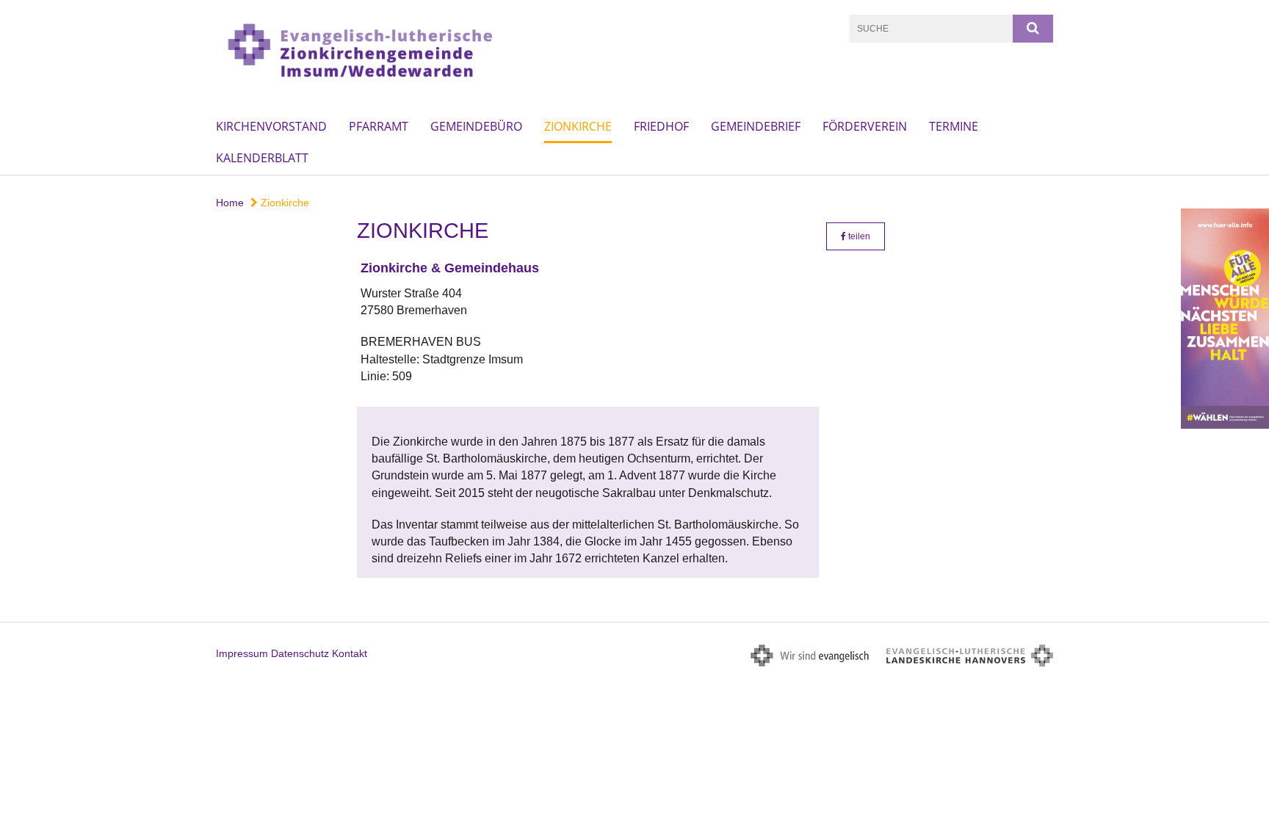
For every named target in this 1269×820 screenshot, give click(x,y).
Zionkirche (578, 126)
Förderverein (864, 126)
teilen (858, 236)
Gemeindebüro (476, 126)
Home (230, 202)
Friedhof (661, 126)
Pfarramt (378, 126)
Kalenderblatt (262, 158)
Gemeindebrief (755, 126)
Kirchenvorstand (271, 126)
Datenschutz (300, 653)
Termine (953, 126)
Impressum (242, 653)
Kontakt (349, 653)
